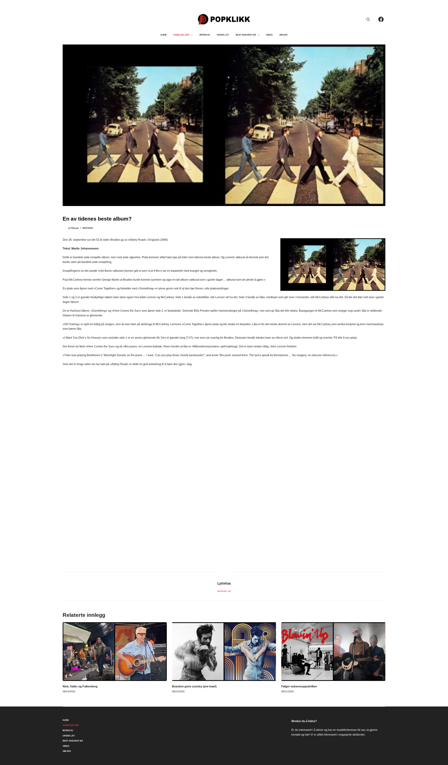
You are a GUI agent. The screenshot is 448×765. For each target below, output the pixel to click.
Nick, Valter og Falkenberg (80, 686)
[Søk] (368, 19)
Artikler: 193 (224, 591)
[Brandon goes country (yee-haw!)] (224, 651)
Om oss (283, 35)
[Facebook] (381, 19)
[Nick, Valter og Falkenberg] (115, 651)
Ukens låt (223, 35)
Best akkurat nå (246, 35)
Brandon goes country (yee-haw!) (194, 686)
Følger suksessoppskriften (299, 686)
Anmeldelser (181, 35)
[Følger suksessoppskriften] (333, 651)
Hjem (163, 35)
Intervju (205, 35)
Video (269, 35)
